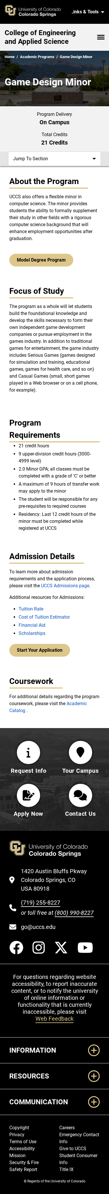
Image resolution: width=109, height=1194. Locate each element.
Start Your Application (39, 650)
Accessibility (22, 1148)
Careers (67, 1127)
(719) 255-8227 (40, 902)
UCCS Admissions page (65, 585)
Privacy (16, 1134)
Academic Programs (37, 57)
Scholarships (32, 633)
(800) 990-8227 (74, 912)
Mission (17, 1155)
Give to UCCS (72, 1148)
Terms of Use (22, 1141)
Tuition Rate (31, 609)
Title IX (66, 1169)
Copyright (19, 1127)
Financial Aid (32, 625)
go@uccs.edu (38, 926)
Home (10, 57)
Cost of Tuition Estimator (44, 617)
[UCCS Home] (36, 12)
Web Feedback (54, 1018)
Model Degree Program (41, 260)
